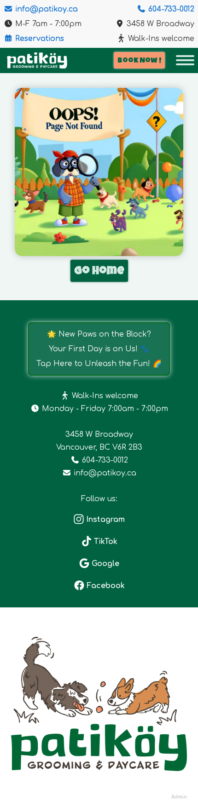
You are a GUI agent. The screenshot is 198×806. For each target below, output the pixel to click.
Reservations (38, 38)
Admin (179, 797)
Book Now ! (139, 61)
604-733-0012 (170, 9)
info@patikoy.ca (45, 9)
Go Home (99, 271)
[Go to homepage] (37, 60)
